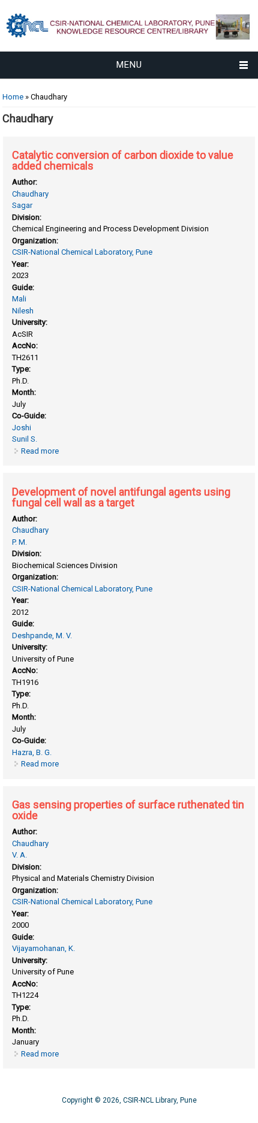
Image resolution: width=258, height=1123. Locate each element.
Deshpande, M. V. (42, 635)
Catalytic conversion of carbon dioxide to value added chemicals (122, 160)
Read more (40, 450)
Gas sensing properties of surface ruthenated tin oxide (128, 810)
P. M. (19, 542)
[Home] (129, 45)
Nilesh (23, 310)
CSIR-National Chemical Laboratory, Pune (82, 251)
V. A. (19, 854)
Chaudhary (30, 193)
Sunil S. (24, 438)
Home (12, 96)
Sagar (22, 205)
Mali (19, 298)
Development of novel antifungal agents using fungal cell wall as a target (121, 497)
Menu (129, 64)
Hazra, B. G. (32, 752)
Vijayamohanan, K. (43, 948)
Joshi (21, 427)
